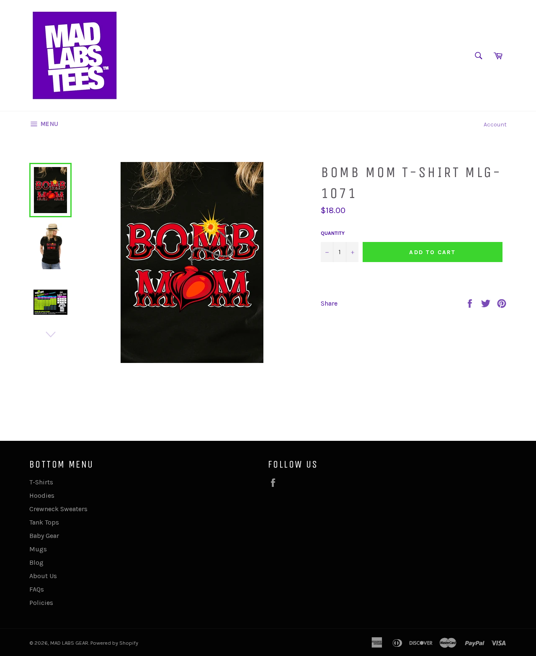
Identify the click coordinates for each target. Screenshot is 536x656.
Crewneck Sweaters (58, 509)
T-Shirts (41, 482)
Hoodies (41, 495)
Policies (41, 603)
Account (495, 124)
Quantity (333, 233)
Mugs (38, 549)
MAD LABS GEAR (69, 643)
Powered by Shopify (114, 643)
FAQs (36, 589)
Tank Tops (44, 522)
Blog (36, 562)
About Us (43, 576)
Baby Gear (44, 536)
